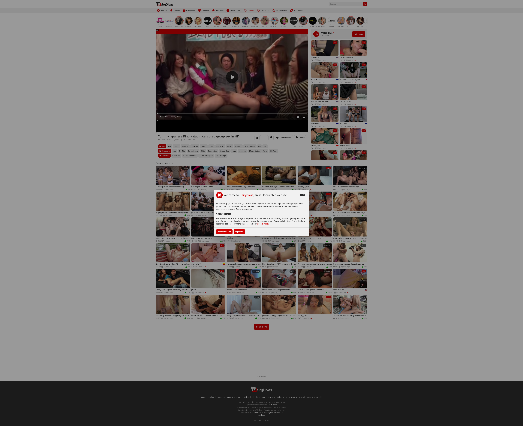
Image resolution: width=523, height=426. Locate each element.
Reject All (239, 231)
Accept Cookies (224, 231)
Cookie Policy (263, 223)
